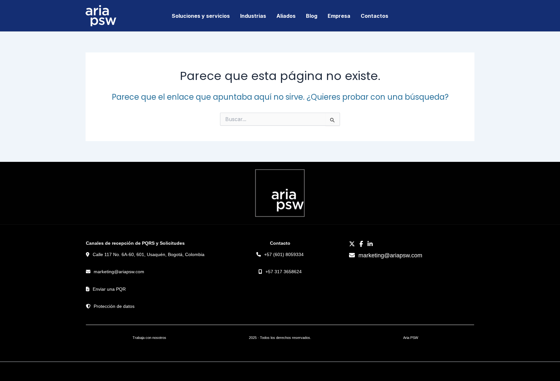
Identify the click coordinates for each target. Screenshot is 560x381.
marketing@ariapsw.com (119, 271)
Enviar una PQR (109, 289)
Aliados (286, 16)
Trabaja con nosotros (149, 338)
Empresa (339, 16)
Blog (311, 16)
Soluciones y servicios (201, 16)
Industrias (253, 16)
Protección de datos (114, 306)
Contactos (374, 16)
